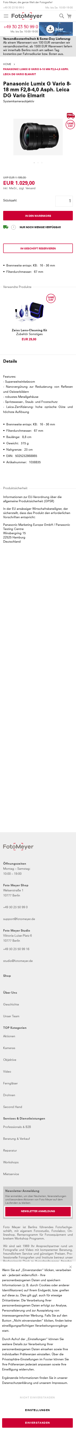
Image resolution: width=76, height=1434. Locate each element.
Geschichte (11, 1004)
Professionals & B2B (17, 1127)
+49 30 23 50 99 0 (13, 8)
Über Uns (10, 992)
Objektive (9, 1060)
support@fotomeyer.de (19, 919)
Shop (7, 976)
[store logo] (27, 16)
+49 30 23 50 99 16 (16, 949)
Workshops (11, 1162)
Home (7, 64)
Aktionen (9, 1036)
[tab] (38, 363)
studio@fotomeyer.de (18, 961)
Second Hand (12, 1107)
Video (7, 1071)
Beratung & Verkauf (16, 1138)
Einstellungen (37, 1410)
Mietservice (11, 1174)
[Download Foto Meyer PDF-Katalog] (56, 29)
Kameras (9, 1048)
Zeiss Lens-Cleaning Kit (29, 330)
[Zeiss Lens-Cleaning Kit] (29, 312)
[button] (34, 163)
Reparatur (10, 1150)
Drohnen (9, 1095)
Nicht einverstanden (37, 1398)
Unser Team (11, 1016)
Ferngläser (10, 1083)
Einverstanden (37, 1423)
